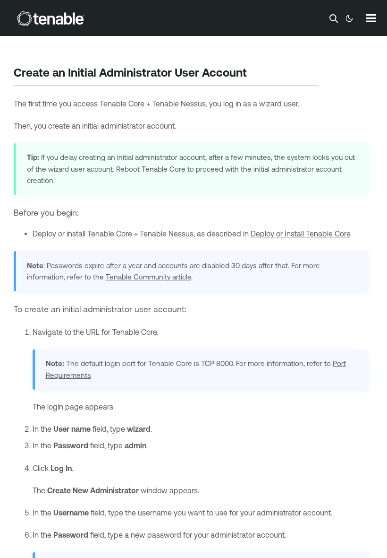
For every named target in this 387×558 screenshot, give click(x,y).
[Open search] (334, 18)
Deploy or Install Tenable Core (300, 233)
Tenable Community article (148, 277)
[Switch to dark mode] (349, 18)
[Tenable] (50, 18)
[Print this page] (255, 73)
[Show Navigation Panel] (371, 18)
